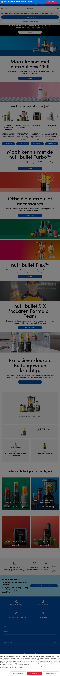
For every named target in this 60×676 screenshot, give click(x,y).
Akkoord (34, 673)
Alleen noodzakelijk (18, 673)
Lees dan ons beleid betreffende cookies (11, 667)
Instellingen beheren (51, 673)
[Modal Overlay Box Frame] (30, 2)
